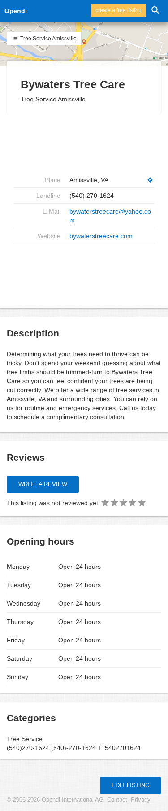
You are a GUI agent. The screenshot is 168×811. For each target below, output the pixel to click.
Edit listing (131, 785)
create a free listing (118, 10)
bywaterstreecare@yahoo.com (110, 216)
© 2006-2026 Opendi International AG (55, 800)
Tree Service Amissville (48, 38)
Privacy (141, 800)
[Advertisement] (85, 143)
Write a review (42, 484)
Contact (117, 800)
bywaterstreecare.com (101, 236)
